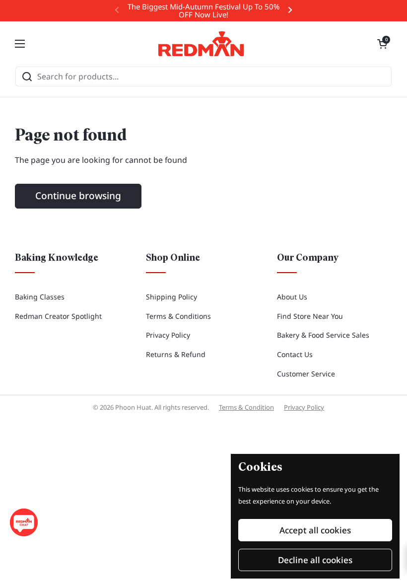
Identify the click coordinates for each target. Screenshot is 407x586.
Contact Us (295, 354)
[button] (382, 44)
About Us (292, 296)
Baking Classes (40, 296)
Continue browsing (78, 195)
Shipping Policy (171, 296)
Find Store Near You (310, 316)
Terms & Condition (246, 407)
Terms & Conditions (178, 316)
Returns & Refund (175, 354)
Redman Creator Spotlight (58, 316)
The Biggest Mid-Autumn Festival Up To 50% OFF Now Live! (203, 10)
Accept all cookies (315, 530)
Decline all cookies (315, 560)
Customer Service (306, 373)
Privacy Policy (168, 335)
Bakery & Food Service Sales (323, 335)
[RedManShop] (201, 43)
